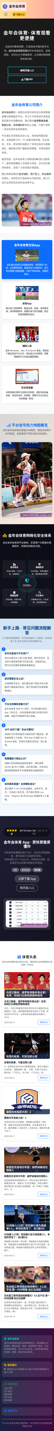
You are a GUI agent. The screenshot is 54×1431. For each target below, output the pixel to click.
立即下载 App (27, 879)
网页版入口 (27, 888)
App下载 (8, 1388)
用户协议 (8, 1397)
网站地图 (8, 1400)
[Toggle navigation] (6, 14)
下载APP (28, 79)
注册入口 (20, 14)
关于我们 (8, 1391)
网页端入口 (28, 70)
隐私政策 (8, 1394)
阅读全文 (44, 1022)
